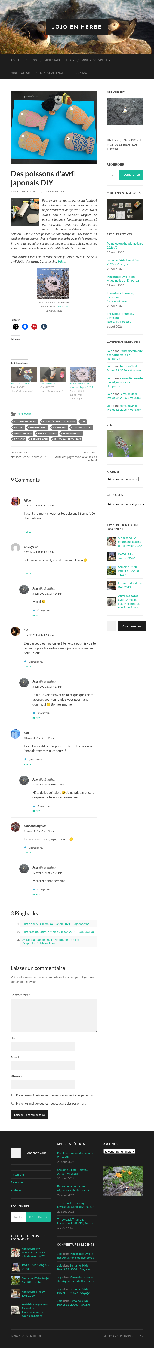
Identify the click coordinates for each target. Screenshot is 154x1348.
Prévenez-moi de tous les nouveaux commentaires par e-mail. (55, 1095)
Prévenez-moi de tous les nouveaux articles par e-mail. (51, 1103)
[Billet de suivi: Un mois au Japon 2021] (83, 374)
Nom (15, 1038)
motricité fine (23, 433)
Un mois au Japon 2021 (67, 439)
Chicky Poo (31, 547)
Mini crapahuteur (58, 60)
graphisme (60, 427)
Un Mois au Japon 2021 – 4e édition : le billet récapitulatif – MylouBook (50, 941)
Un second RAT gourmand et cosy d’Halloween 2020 (130, 541)
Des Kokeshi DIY (50, 383)
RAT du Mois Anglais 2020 (126, 556)
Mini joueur (24, 413)
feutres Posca (38, 427)
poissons (19, 439)
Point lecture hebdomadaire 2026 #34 (125, 245)
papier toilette (47, 433)
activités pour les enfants (59, 421)
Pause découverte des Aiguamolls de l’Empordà (123, 278)
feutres (19, 427)
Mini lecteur (20, 72)
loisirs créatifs (82, 427)
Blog (33, 60)
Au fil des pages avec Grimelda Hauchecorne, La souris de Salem (129, 601)
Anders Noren (123, 1336)
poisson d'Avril (72, 433)
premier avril (39, 439)
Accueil (16, 60)
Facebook (17, 1182)
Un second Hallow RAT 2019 (130, 585)
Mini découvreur (94, 60)
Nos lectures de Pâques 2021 (29, 455)
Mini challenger (52, 72)
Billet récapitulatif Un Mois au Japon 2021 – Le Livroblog (58, 931)
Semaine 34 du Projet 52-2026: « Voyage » (123, 262)
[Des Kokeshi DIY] (53, 374)
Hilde (61, 262)
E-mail (16, 1057)
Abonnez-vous (131, 626)
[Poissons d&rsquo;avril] (24, 374)
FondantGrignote (35, 826)
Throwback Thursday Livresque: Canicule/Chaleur (120, 297)
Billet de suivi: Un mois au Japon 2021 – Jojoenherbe (55, 924)
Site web (16, 1076)
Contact (82, 72)
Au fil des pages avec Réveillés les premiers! (76, 456)
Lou (66, 306)
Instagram (17, 1174)
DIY (83, 421)
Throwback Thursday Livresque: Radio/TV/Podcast (120, 317)
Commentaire (20, 994)
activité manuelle (25, 421)
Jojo (36, 191)
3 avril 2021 (19, 191)
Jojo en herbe (77, 27)
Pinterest (17, 1190)
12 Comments (54, 191)
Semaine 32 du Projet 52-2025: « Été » (128, 570)
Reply (28, 531)
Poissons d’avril (20, 383)
